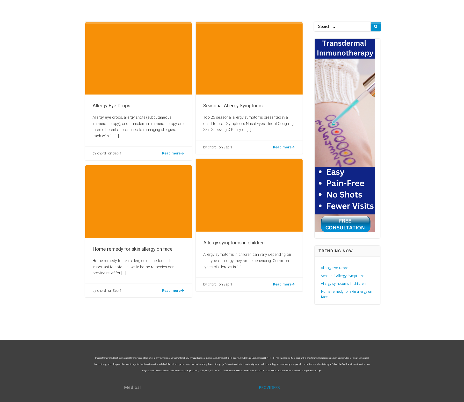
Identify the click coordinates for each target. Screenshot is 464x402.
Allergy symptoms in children (343, 283)
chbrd (101, 153)
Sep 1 (117, 153)
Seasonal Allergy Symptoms (342, 275)
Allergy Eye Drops (334, 267)
